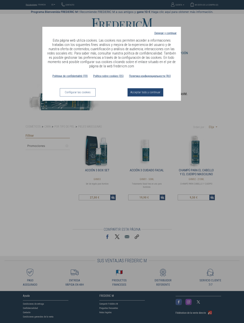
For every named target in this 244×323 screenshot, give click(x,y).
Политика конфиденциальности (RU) (150, 76)
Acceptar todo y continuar (145, 92)
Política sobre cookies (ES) (108, 76)
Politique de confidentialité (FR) (70, 76)
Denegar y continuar (165, 33)
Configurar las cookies (78, 92)
